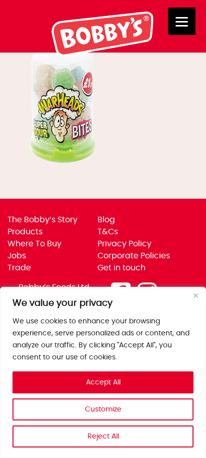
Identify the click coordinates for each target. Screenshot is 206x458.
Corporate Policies (134, 256)
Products (25, 232)
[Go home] (103, 54)
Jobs (17, 256)
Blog (106, 220)
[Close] (196, 295)
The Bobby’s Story (43, 220)
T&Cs (108, 232)
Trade (19, 268)
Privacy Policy (125, 244)
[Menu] (182, 21)
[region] (103, 372)
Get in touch (122, 268)
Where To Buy (35, 244)
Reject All (103, 436)
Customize (103, 409)
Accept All (103, 382)
